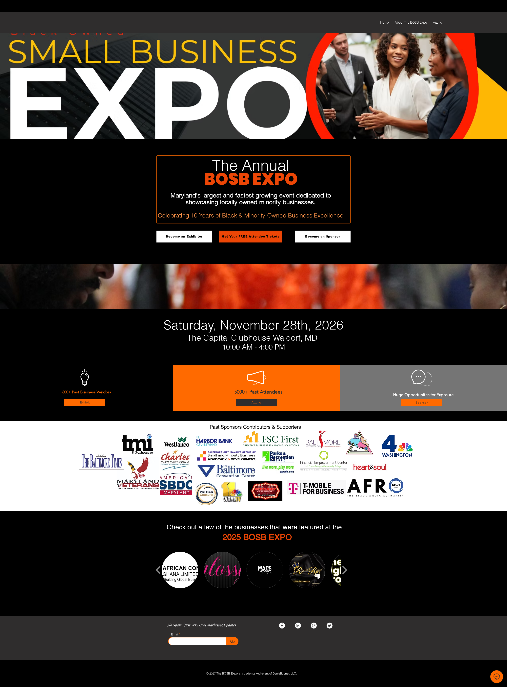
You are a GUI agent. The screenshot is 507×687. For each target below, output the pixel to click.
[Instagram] (314, 626)
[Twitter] (330, 626)
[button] (180, 570)
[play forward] (344, 570)
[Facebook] (282, 626)
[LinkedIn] (298, 626)
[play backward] (158, 570)
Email (174, 634)
